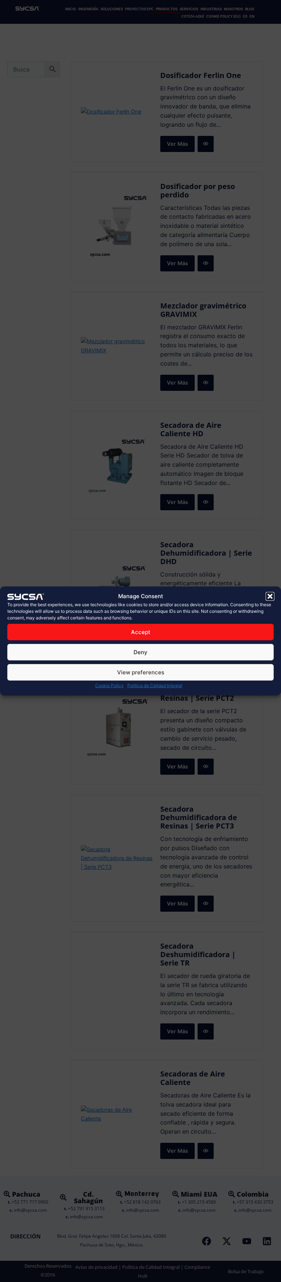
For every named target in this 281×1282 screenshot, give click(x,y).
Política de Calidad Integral (154, 685)
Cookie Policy (109, 685)
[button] (270, 596)
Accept (140, 632)
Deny (140, 652)
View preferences (140, 672)
